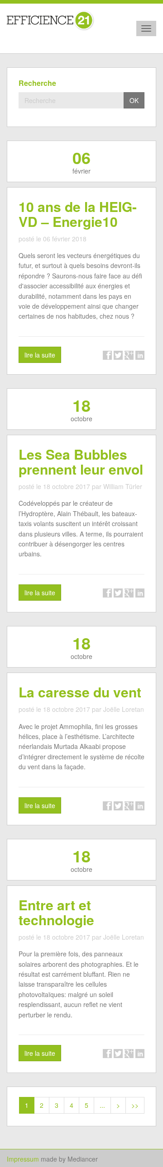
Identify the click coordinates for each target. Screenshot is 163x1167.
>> (135, 1105)
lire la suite (39, 354)
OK (134, 100)
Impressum (23, 1158)
